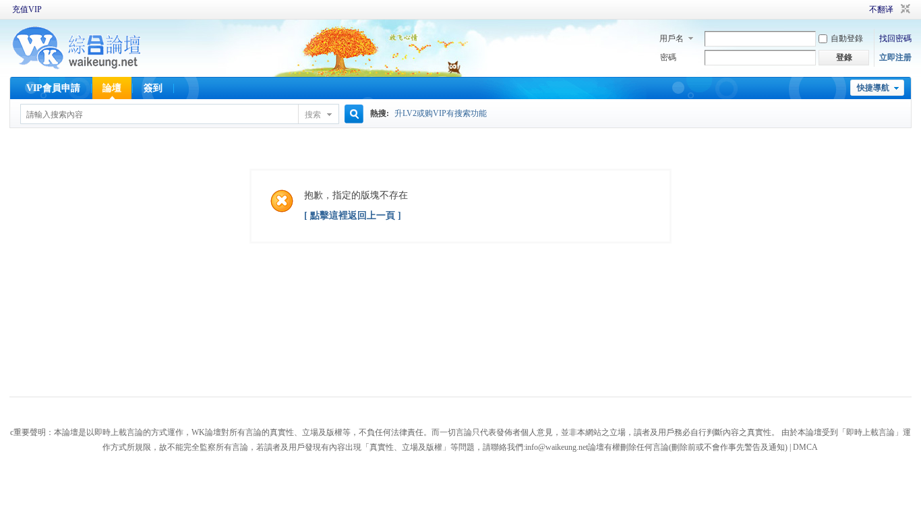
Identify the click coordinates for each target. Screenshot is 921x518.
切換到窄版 (904, 9)
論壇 (111, 88)
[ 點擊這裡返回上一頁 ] (352, 215)
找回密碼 (895, 38)
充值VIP (27, 9)
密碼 (668, 57)
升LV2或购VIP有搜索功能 (440, 113)
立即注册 (895, 57)
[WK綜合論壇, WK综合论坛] (76, 67)
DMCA (805, 447)
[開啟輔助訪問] (850, 9)
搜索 (313, 114)
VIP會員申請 (53, 88)
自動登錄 (847, 38)
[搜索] (352, 114)
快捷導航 (873, 87)
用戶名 (671, 38)
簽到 (153, 88)
